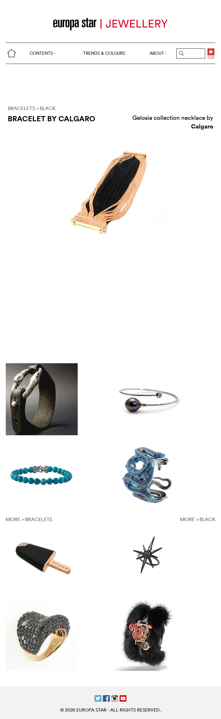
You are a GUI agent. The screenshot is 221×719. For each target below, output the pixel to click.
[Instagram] (114, 698)
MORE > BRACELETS (29, 519)
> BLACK (46, 108)
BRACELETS (21, 108)
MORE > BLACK (197, 519)
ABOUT (157, 53)
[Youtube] (123, 698)
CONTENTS (41, 53)
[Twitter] (98, 698)
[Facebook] (106, 698)
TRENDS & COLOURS (104, 53)
